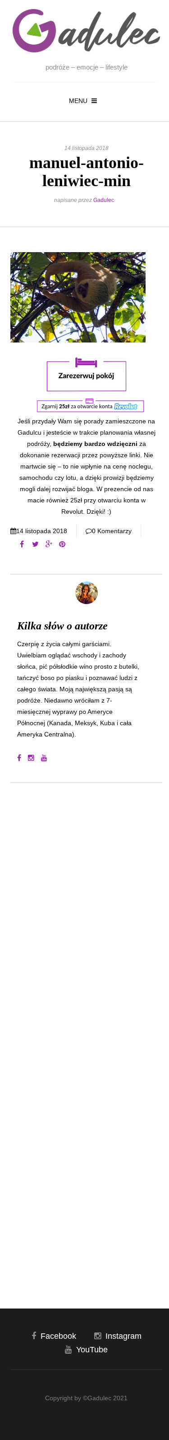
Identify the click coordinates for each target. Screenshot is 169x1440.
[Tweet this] (35, 544)
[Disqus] (86, 912)
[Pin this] (62, 544)
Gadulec (103, 200)
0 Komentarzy (112, 531)
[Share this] (21, 544)
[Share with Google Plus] (48, 544)
